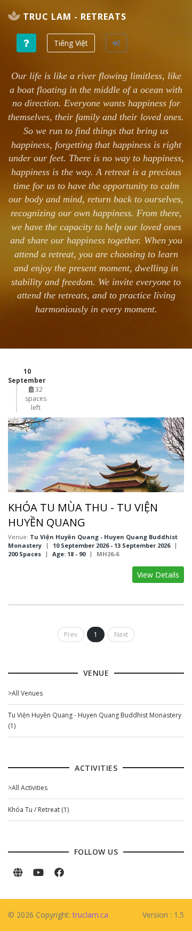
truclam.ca (90, 915)
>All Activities (27, 787)
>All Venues (25, 693)
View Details (158, 575)
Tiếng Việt (71, 43)
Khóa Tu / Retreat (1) (38, 809)
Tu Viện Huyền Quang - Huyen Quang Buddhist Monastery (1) (94, 720)
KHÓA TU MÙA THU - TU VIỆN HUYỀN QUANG (83, 515)
